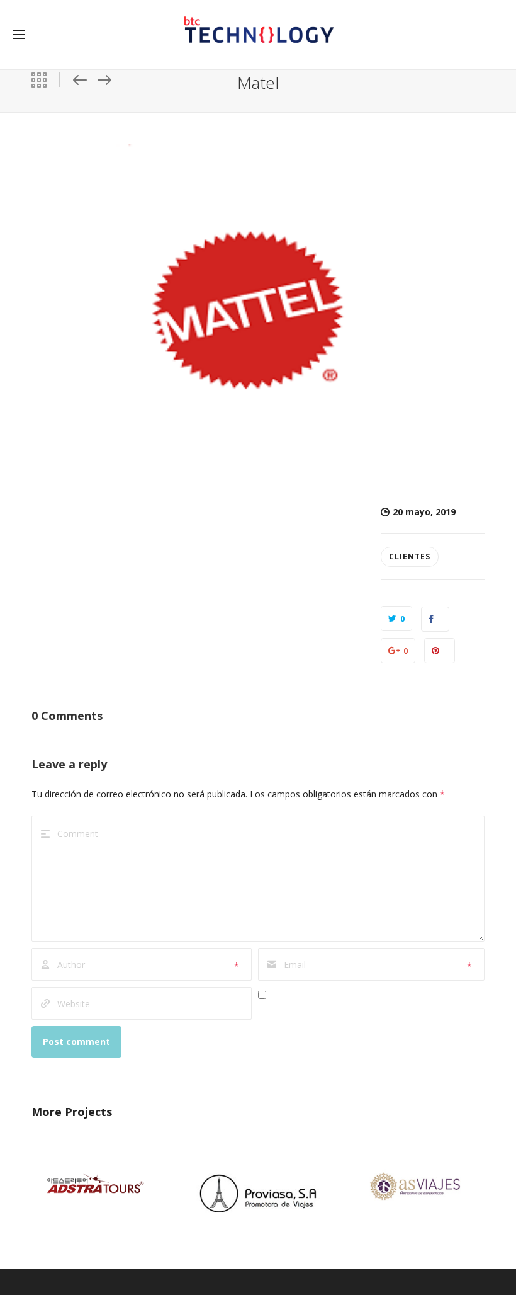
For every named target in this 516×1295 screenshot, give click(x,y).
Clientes (409, 556)
